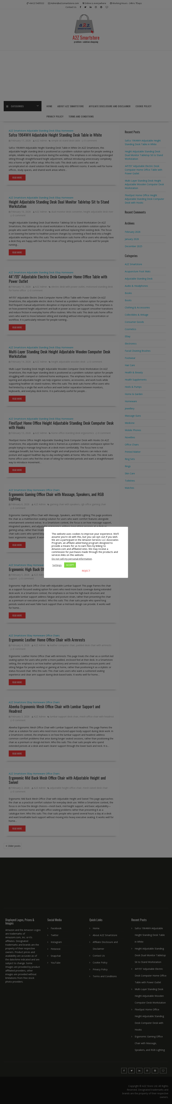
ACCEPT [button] (70, 564)
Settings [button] (57, 565)
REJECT (86, 570)
